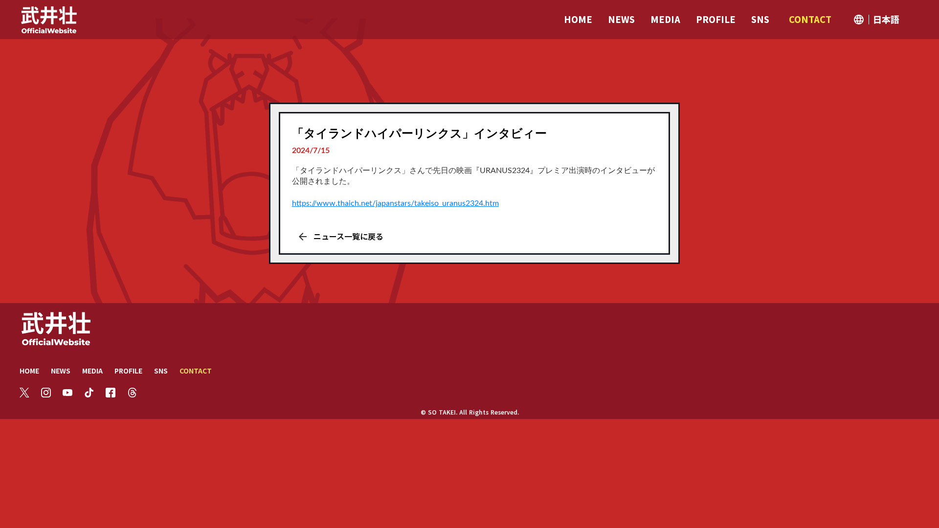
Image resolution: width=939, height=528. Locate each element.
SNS (161, 370)
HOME (29, 370)
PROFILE (128, 370)
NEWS (60, 370)
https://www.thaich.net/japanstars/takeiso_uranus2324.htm (395, 203)
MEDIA (92, 370)
